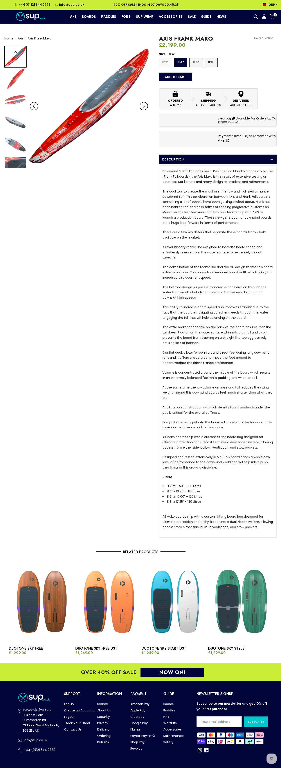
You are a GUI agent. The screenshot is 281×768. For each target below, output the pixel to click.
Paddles (169, 710)
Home (9, 38)
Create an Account (79, 710)
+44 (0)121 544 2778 (34, 4)
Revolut (136, 748)
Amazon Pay (140, 704)
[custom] (199, 750)
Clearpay (137, 717)
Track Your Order (77, 723)
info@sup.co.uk (71, 4)
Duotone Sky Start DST (164, 648)
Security (103, 717)
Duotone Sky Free (26, 648)
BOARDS (89, 16)
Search (102, 704)
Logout (69, 717)
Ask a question (263, 38)
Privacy (102, 723)
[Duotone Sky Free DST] (107, 602)
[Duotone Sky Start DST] (174, 602)
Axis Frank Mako (39, 38)
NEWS (221, 16)
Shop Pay (137, 742)
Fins (166, 717)
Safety (168, 742)
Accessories (172, 729)
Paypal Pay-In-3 (142, 736)
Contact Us (72, 729)
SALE (192, 16)
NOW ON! (172, 672)
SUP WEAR (144, 16)
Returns (103, 742)
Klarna (135, 729)
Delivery (103, 729)
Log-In (69, 704)
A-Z (73, 16)
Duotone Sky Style (226, 648)
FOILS (126, 16)
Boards (168, 704)
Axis (20, 38)
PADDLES (108, 16)
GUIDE (206, 16)
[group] (15, 57)
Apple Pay (137, 710)
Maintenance (173, 736)
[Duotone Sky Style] (240, 602)
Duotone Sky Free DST (96, 648)
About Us (104, 710)
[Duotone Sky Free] (41, 602)
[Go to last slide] (34, 106)
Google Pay (139, 723)
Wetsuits (170, 723)
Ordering (104, 736)
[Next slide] (144, 106)
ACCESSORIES (170, 16)
